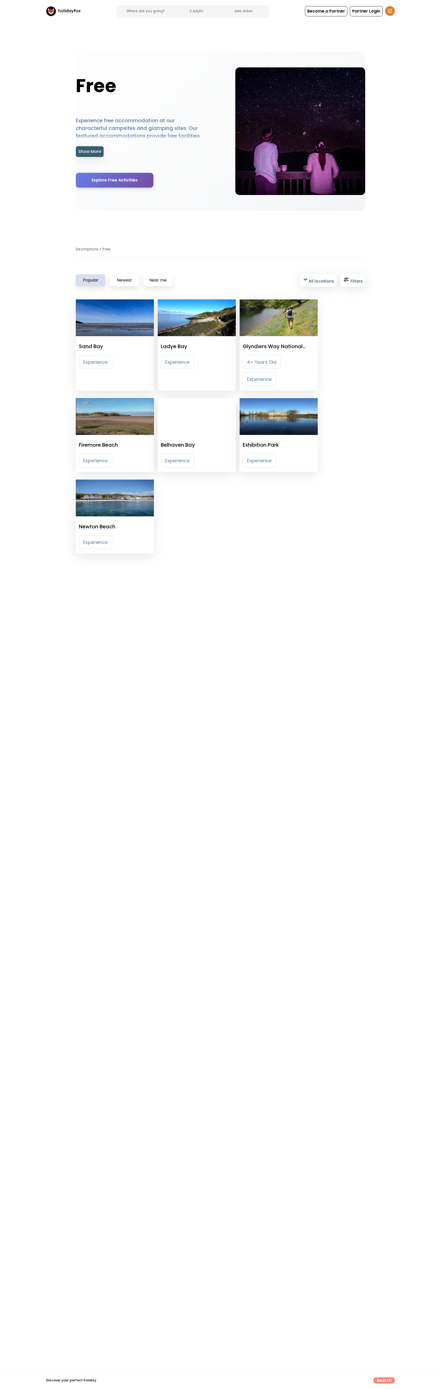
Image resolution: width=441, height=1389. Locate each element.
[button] (326, 11)
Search (384, 1380)
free (107, 249)
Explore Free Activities (115, 180)
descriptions (87, 249)
